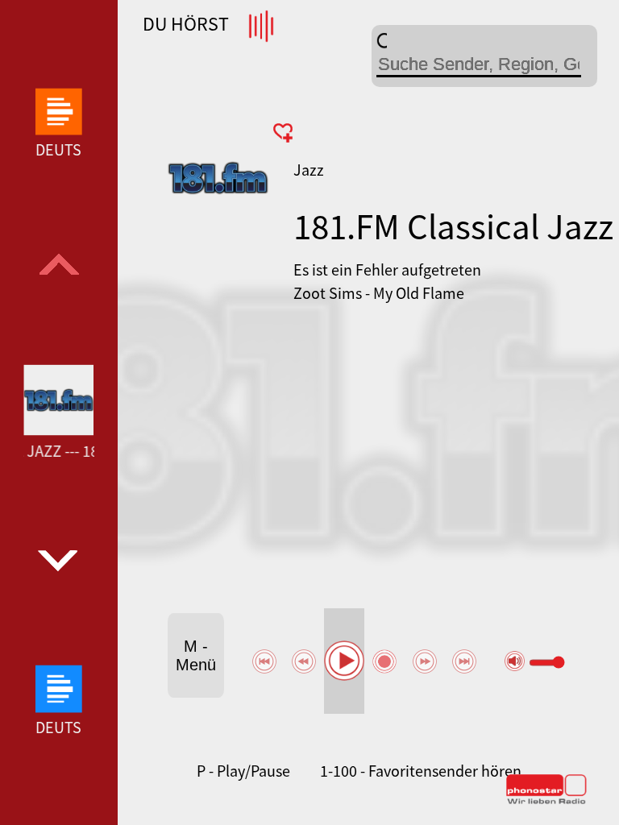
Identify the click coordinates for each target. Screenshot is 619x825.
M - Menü (196, 655)
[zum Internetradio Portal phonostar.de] (546, 801)
